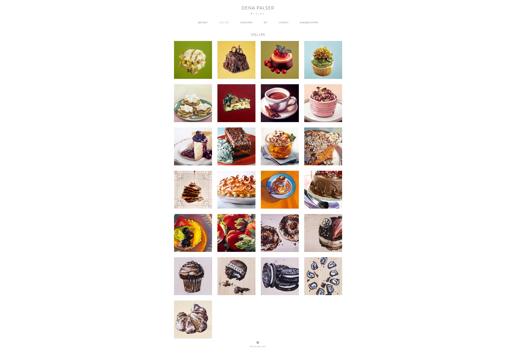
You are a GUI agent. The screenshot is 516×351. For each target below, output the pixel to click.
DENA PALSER (258, 8)
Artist (258, 13)
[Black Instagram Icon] (257, 342)
